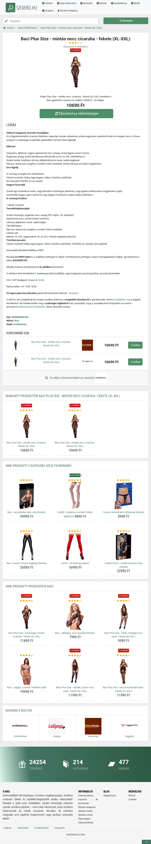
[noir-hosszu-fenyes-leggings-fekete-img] (26, 547)
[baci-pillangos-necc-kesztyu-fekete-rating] (75, 601)
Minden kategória (69, 10)
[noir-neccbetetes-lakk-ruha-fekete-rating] (26, 480)
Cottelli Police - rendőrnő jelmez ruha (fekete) (123, 565)
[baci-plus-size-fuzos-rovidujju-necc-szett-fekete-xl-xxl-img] (123, 616)
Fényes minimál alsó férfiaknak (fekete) (123, 512)
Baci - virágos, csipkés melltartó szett (26, 687)
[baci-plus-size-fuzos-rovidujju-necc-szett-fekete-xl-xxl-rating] (123, 601)
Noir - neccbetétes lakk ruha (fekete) (26, 512)
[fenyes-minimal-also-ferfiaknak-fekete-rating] (123, 480)
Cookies (132, 799)
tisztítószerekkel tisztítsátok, (31, 306)
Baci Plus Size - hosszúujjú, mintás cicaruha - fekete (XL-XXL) (26, 635)
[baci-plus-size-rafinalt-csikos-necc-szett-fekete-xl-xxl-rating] (75, 655)
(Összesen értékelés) (75, 46)
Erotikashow (20, 324)
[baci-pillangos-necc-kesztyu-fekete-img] (75, 616)
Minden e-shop (85, 815)
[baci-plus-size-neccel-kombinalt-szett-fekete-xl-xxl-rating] (123, 655)
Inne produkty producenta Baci (30, 586)
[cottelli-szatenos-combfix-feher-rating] (75, 480)
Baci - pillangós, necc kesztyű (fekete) (75, 633)
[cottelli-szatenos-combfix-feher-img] (75, 496)
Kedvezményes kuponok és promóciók (88, 799)
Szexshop (22, 827)
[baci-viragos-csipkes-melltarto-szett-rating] (26, 655)
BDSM (137, 3)
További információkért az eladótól (72, 378)
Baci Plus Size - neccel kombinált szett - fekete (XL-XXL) (123, 689)
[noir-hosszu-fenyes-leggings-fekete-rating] (26, 531)
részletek (73, 293)
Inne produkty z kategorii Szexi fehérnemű (38, 466)
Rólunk (132, 795)
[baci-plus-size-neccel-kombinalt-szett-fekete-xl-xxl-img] (123, 671)
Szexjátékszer (120, 3)
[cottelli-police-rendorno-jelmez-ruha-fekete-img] (123, 547)
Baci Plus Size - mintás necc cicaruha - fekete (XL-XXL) (26, 444)
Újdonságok (84, 818)
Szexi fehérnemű (68, 3)
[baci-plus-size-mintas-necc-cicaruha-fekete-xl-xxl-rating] (26, 410)
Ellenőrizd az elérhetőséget (79, 113)
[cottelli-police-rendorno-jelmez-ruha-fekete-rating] (123, 531)
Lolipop (7, 827)
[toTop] (146, 842)
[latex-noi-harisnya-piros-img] (75, 547)
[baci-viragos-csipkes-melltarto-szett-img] (26, 671)
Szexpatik (87, 3)
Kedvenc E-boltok (19, 710)
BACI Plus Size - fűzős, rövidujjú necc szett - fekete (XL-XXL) (123, 635)
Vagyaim (60, 827)
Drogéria (49, 10)
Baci (17, 320)
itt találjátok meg (122, 299)
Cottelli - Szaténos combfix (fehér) (75, 512)
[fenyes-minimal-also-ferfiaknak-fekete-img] (123, 496)
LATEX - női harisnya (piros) (75, 563)
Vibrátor (49, 3)
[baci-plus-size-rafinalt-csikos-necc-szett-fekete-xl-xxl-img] (75, 671)
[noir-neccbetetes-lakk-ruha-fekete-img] (26, 496)
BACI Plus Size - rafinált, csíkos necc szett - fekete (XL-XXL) (75, 689)
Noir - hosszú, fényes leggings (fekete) (26, 563)
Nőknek (103, 3)
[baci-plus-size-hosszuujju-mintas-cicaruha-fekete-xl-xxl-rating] (26, 601)
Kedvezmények (85, 822)
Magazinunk (109, 795)
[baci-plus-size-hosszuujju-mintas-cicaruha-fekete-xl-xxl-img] (26, 616)
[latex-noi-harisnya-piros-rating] (75, 531)
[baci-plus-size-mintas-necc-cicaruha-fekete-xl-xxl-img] (26, 426)
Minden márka (85, 811)
